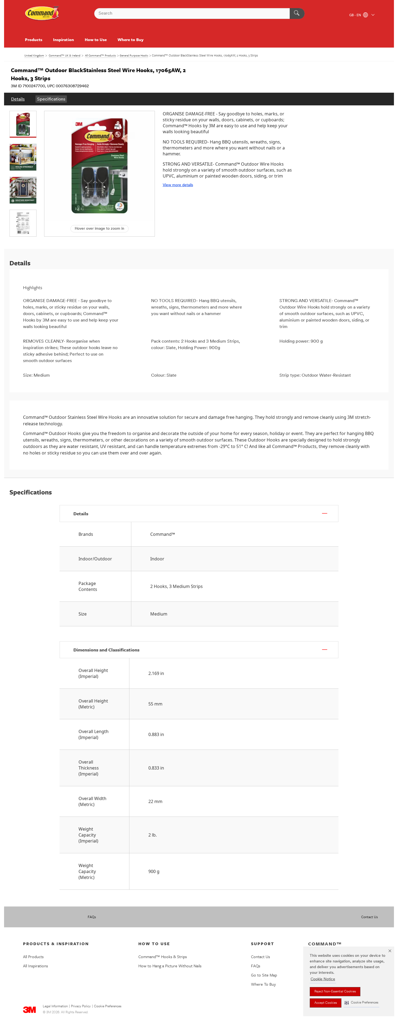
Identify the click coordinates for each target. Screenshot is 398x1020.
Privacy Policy (81, 1006)
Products (33, 39)
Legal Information (55, 1006)
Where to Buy (130, 39)
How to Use (96, 39)
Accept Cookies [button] (325, 1003)
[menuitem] (17, 99)
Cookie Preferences (107, 1006)
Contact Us (369, 916)
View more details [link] (178, 185)
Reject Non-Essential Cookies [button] (335, 991)
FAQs (92, 916)
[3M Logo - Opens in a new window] (42, 13)
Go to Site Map (264, 975)
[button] (361, 1002)
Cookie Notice (323, 979)
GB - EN (355, 15)
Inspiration (63, 39)
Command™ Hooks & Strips (162, 956)
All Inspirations (35, 966)
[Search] (297, 13)
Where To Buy (263, 984)
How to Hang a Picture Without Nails (169, 966)
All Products (33, 956)
